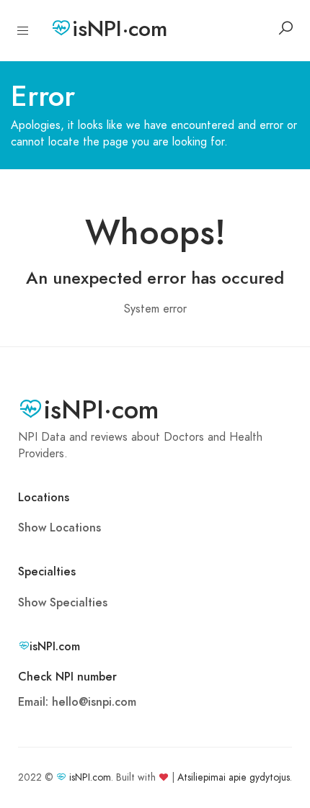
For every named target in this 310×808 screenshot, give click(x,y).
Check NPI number (67, 677)
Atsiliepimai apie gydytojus (233, 777)
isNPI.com (90, 777)
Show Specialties (62, 603)
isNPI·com (119, 29)
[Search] (285, 28)
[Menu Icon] (23, 31)
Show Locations (59, 528)
